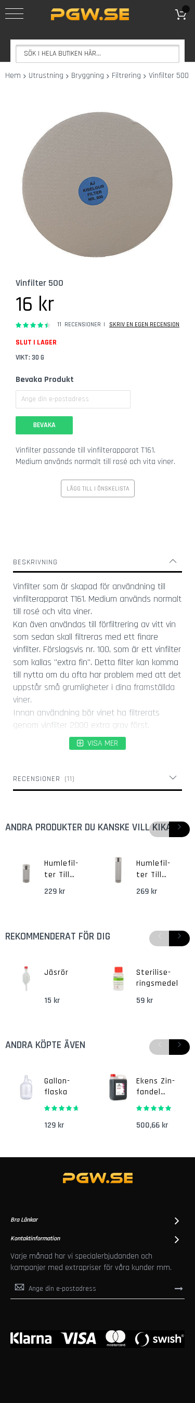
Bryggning (87, 75)
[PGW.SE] (90, 14)
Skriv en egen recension (144, 324)
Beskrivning (35, 562)
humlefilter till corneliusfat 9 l (63, 869)
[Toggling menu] (14, 13)
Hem (13, 75)
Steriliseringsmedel (157, 978)
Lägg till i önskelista (98, 489)
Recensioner (42, 779)
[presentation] (179, 829)
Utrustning (46, 75)
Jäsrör (56, 972)
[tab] (97, 562)
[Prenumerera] (179, 1288)
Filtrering (126, 75)
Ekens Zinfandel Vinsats (155, 1087)
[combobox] (97, 54)
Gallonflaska (57, 1087)
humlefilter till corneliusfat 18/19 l (156, 869)
